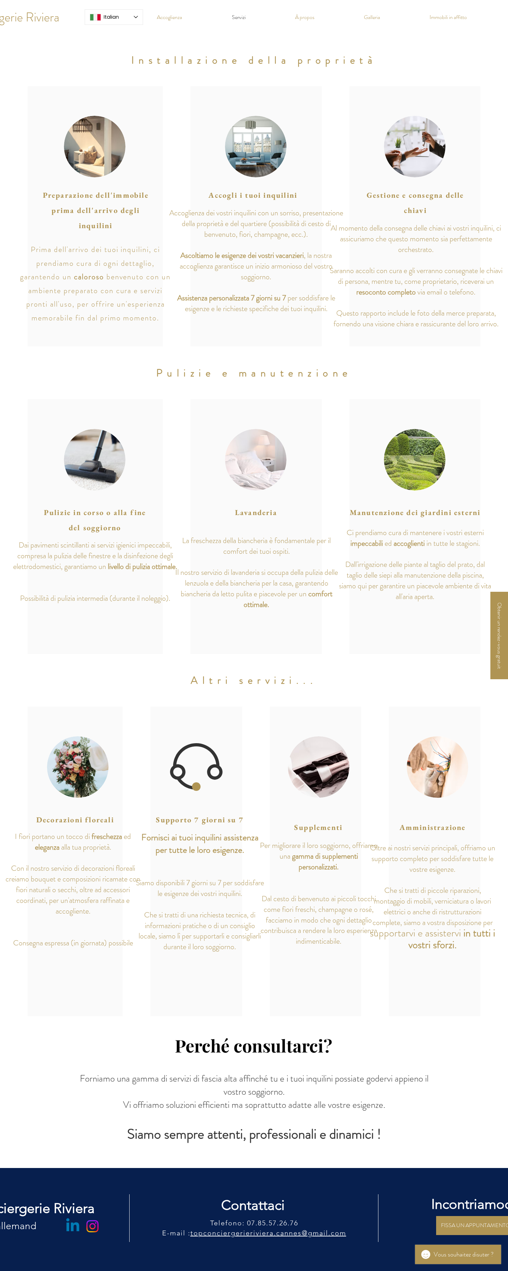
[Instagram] (92, 1226)
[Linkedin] (73, 1226)
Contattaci (253, 1205)
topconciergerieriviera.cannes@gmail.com (268, 1233)
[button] (499, 635)
